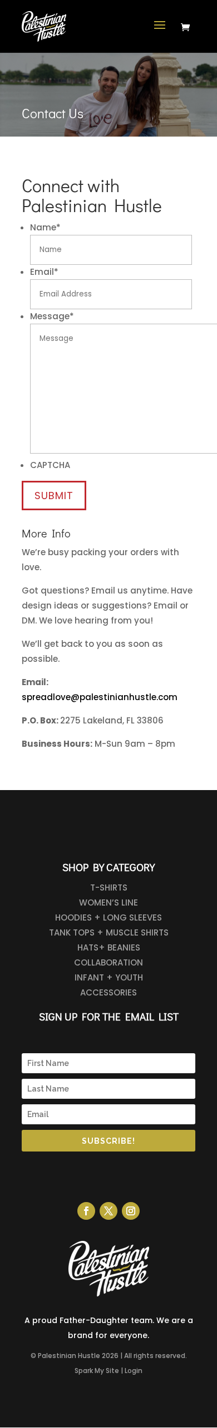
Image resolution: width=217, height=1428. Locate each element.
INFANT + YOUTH (109, 977)
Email (44, 272)
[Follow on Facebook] (86, 1211)
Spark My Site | (99, 1370)
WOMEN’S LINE (108, 902)
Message (52, 316)
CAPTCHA (50, 465)
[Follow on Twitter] (108, 1211)
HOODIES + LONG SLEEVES (108, 917)
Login (133, 1370)
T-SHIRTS (108, 887)
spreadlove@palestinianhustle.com (99, 697)
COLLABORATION (108, 962)
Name (45, 227)
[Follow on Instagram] (131, 1211)
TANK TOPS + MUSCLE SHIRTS (109, 932)
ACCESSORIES (108, 992)
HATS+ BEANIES (108, 947)
